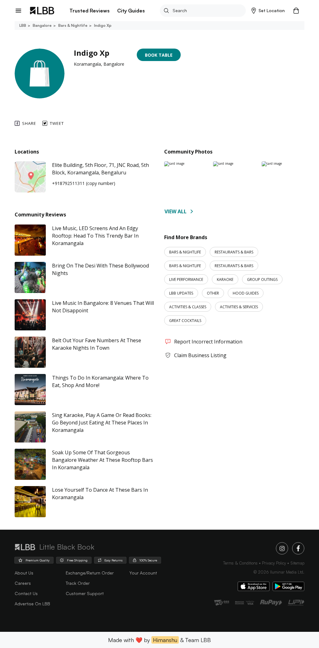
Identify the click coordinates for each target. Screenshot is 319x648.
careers (23, 583)
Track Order (78, 583)
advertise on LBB (32, 603)
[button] (268, 10)
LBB (22, 25)
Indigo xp (103, 25)
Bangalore (42, 25)
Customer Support (85, 593)
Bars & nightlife (73, 25)
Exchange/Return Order (90, 572)
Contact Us (26, 593)
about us (24, 572)
